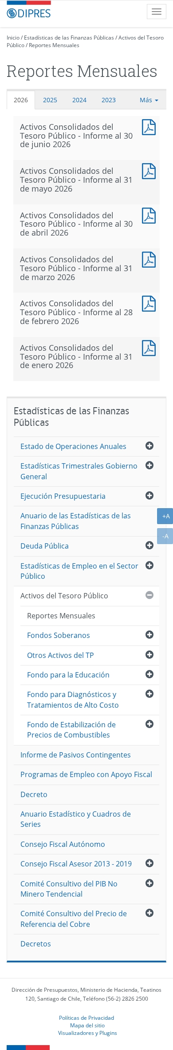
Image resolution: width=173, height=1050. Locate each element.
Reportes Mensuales (54, 45)
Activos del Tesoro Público (64, 596)
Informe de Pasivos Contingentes (75, 755)
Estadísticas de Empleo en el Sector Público (79, 571)
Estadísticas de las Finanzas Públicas (69, 37)
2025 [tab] (50, 100)
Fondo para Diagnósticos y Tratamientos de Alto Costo (73, 699)
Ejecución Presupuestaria (63, 496)
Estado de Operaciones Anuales (73, 446)
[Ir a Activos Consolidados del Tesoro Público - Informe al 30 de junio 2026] (151, 126)
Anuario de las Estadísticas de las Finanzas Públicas (75, 521)
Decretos (35, 944)
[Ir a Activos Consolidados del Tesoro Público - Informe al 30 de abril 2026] (151, 214)
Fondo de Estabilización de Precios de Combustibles (71, 730)
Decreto (33, 794)
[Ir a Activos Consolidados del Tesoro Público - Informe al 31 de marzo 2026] (151, 258)
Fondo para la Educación (68, 675)
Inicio (13, 37)
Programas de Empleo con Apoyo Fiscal (86, 774)
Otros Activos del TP (60, 655)
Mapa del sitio (87, 1025)
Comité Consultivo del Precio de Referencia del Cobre (73, 919)
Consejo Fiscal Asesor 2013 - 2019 (76, 864)
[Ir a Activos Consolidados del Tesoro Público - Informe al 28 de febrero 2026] (151, 303)
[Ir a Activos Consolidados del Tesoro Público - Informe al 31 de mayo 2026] (151, 170)
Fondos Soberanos (58, 635)
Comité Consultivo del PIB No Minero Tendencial (69, 889)
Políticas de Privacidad (86, 1017)
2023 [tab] (109, 100)
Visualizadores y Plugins (87, 1032)
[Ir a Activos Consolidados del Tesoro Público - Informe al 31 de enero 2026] (151, 347)
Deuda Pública (44, 546)
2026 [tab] (21, 100)
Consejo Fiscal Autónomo (62, 844)
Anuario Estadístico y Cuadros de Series (75, 819)
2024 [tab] (79, 100)
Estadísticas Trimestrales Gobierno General (79, 471)
